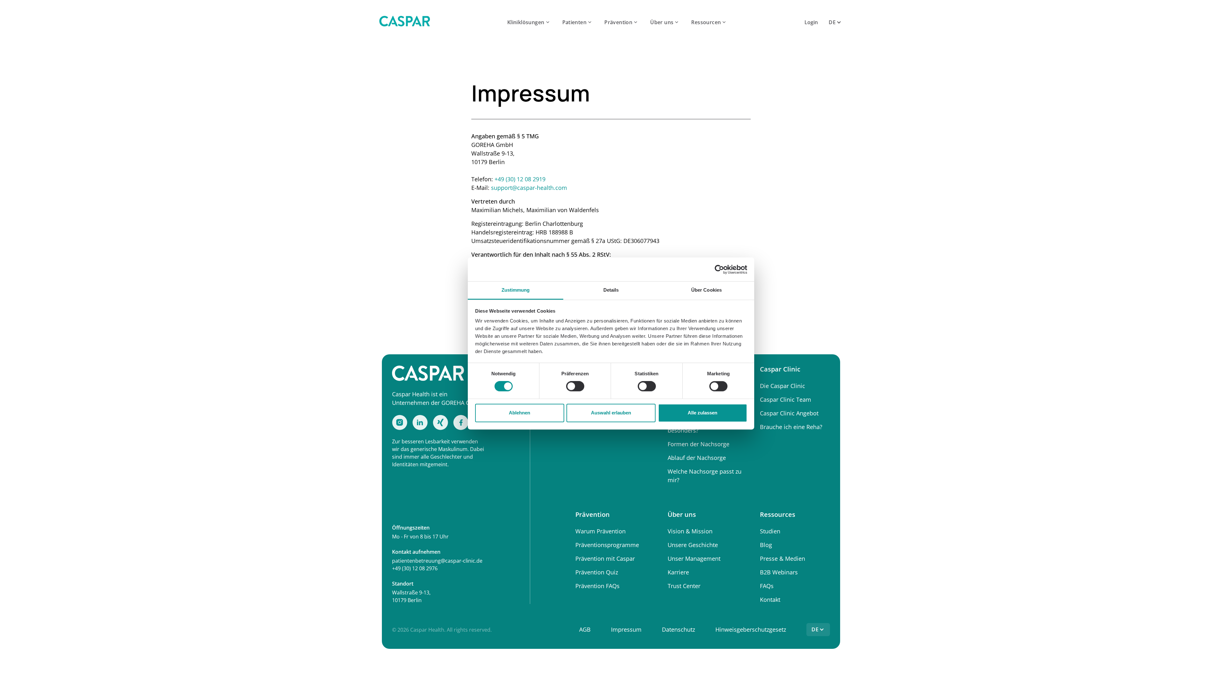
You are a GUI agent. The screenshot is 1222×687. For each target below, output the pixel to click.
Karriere (678, 572)
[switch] (575, 386)
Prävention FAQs (597, 586)
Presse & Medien (782, 558)
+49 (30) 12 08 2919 (520, 179)
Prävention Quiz (596, 572)
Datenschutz (678, 629)
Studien (770, 531)
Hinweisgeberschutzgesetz (750, 629)
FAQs (767, 586)
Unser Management (694, 558)
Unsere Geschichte (693, 545)
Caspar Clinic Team (785, 399)
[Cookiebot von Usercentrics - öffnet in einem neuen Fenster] (719, 269)
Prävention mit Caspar (605, 558)
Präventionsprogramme (607, 545)
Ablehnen (519, 412)
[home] (404, 22)
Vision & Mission (690, 531)
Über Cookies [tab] (706, 290)
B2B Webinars (779, 572)
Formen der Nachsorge (698, 444)
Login (811, 22)
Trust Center (684, 586)
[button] (529, 22)
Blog (766, 545)
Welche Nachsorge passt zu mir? (704, 476)
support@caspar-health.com (529, 187)
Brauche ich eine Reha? (791, 427)
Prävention (618, 22)
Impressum (626, 629)
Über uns (661, 22)
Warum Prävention (600, 531)
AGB (585, 629)
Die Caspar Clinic (782, 386)
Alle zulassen (702, 412)
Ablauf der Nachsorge (697, 457)
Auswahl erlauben (611, 412)
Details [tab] (611, 290)
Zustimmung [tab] (516, 290)
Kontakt (770, 599)
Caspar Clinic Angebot (789, 413)
